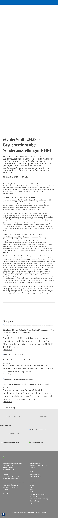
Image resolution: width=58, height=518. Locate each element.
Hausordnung (34, 501)
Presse (32, 485)
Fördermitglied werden (10, 487)
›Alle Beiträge (9, 407)
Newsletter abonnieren (10, 485)
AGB (31, 503)
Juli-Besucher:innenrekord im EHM (17, 360)
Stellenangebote (35, 492)
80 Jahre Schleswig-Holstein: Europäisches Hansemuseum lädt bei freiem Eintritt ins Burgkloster (28, 331)
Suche (32, 489)
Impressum (34, 496)
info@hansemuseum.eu (12, 478)
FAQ (31, 487)
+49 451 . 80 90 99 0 (12, 476)
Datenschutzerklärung (37, 494)
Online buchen (35, 474)
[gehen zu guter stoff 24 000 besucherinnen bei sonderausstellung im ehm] (29, 64)
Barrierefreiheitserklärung (39, 499)
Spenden (6, 489)
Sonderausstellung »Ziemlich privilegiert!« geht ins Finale (26, 384)
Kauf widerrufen (35, 476)
